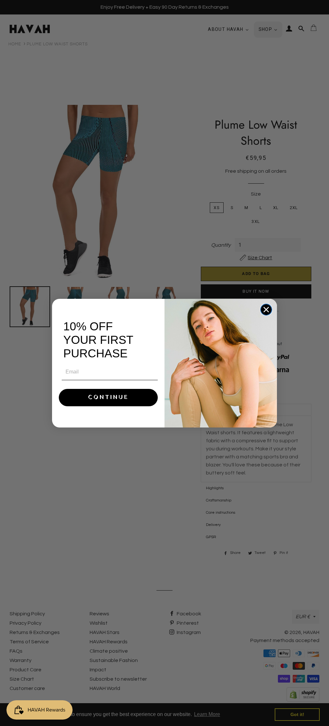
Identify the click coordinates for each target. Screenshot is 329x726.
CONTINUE (108, 397)
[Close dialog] (266, 309)
